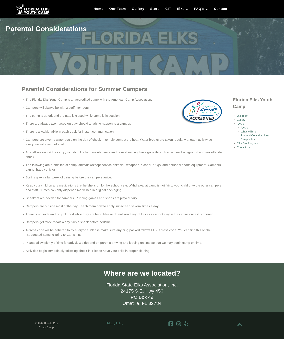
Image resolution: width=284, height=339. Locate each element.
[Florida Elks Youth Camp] (32, 8)
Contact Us (243, 147)
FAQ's (240, 123)
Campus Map (248, 139)
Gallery (241, 119)
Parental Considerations (255, 135)
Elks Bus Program (247, 143)
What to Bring (249, 131)
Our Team (242, 115)
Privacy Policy (114, 323)
